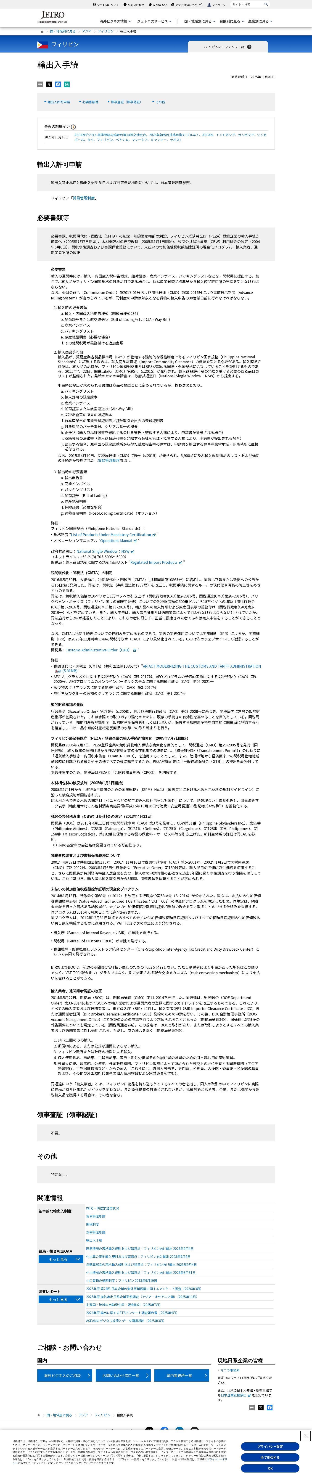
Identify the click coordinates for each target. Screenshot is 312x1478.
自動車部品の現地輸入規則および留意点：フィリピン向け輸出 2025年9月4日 (141, 1264)
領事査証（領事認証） (127, 102)
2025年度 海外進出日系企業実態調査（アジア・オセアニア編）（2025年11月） (142, 1296)
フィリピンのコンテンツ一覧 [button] (223, 47)
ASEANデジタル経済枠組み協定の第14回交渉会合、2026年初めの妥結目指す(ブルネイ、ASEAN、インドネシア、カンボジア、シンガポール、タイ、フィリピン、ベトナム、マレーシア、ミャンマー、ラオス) (170, 137)
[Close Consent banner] (306, 1436)
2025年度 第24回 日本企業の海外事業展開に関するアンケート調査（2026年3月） (144, 1288)
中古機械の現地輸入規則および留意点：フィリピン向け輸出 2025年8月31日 (141, 1272)
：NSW (103, 551)
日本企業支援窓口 (233, 1395)
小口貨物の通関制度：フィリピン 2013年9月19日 (121, 1280)
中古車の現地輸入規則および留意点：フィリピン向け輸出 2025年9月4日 (138, 1256)
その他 (160, 102)
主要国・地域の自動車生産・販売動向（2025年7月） (124, 1304)
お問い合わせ (136, 5)
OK (270, 1468)
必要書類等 (90, 102)
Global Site (160, 5)
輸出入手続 (94, 1240)
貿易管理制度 (84, 198)
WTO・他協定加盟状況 (102, 1208)
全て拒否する (270, 1457)
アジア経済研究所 (186, 5)
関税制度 (92, 1224)
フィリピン (106, 31)
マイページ (219, 5)
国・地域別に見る (63, 31)
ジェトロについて (108, 5)
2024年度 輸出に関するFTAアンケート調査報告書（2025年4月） (132, 1312)
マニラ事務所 (230, 1370)
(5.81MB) (161, 668)
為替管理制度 (95, 1232)
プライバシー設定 (270, 1446)
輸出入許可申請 (59, 102)
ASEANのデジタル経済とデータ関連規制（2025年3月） (126, 1320)
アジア (86, 31)
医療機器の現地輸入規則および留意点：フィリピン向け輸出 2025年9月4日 (140, 1248)
